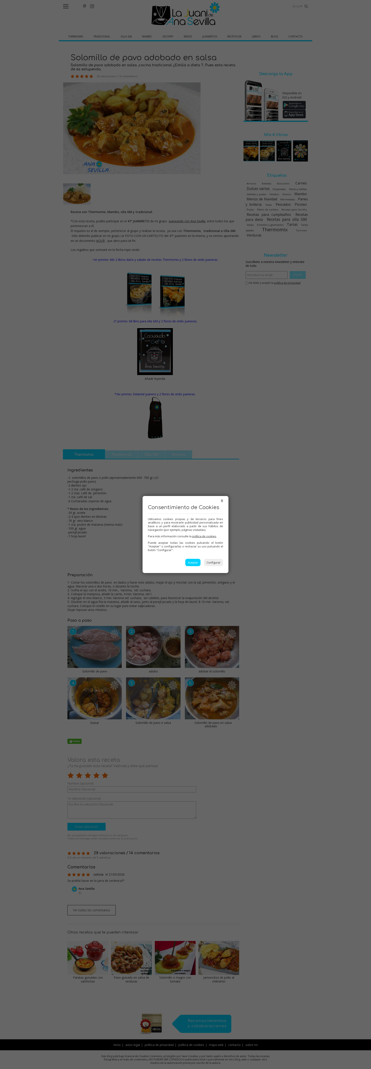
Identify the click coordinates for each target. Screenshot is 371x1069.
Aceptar (193, 562)
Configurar (213, 562)
